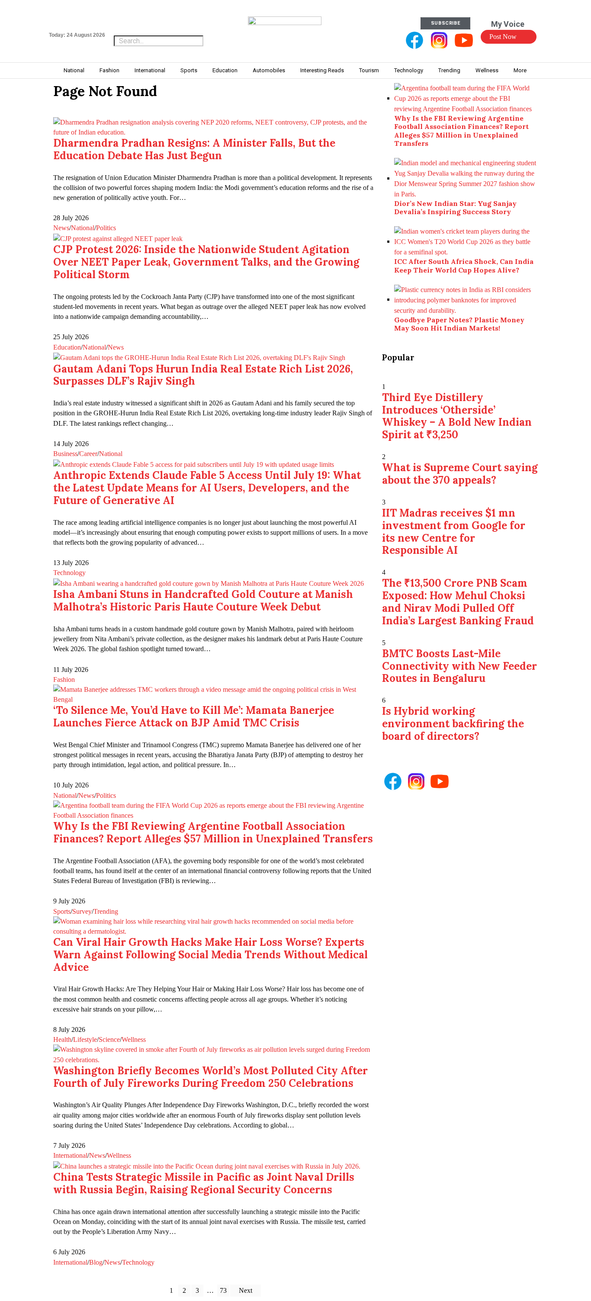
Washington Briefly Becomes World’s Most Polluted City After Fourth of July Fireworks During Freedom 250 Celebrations (210, 1077)
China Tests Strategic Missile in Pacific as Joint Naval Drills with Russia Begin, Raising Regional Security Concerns (203, 1183)
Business (65, 453)
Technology (69, 572)
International (70, 1155)
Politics (106, 227)
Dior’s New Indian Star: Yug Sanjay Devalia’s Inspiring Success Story (455, 207)
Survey (82, 911)
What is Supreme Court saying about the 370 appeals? (460, 474)
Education (67, 347)
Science (109, 1039)
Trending (105, 911)
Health (62, 1039)
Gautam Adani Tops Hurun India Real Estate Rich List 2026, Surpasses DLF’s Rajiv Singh (203, 375)
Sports (62, 911)
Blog (96, 1262)
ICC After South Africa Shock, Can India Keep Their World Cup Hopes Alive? (463, 265)
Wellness (134, 1039)
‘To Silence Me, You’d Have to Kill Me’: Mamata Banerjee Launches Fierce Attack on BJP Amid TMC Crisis (193, 716)
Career (88, 453)
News (61, 227)
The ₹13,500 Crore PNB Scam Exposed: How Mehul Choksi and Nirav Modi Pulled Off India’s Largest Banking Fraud (458, 601)
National (82, 227)
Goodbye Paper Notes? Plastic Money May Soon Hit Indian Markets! (459, 323)
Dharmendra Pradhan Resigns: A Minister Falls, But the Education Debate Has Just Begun (194, 149)
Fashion (64, 679)
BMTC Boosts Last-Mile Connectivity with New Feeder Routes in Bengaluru (459, 666)
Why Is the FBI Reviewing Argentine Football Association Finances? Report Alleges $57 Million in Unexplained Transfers (213, 832)
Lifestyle (85, 1039)
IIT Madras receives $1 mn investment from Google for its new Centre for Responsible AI (453, 531)
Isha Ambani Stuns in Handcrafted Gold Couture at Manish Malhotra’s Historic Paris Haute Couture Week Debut (203, 601)
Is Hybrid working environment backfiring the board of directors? (453, 723)
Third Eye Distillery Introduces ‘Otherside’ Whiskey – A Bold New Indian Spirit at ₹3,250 (457, 416)
